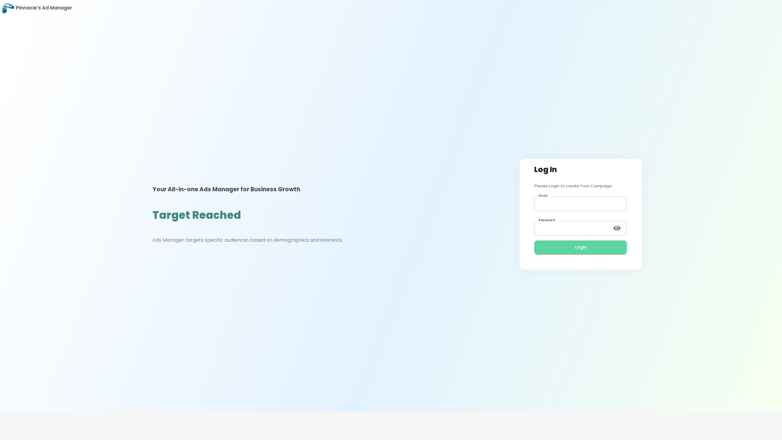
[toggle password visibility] (617, 228)
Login (580, 247)
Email (543, 196)
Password (547, 220)
